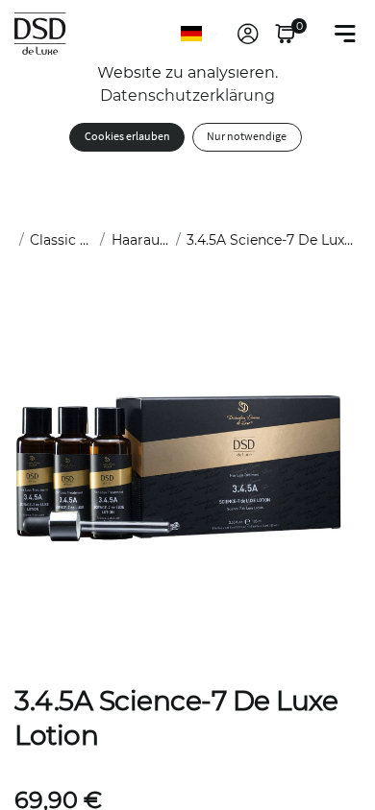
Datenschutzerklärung (187, 95)
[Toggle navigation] (345, 33)
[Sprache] (201, 33)
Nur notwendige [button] (247, 137)
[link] (248, 33)
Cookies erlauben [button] (127, 137)
